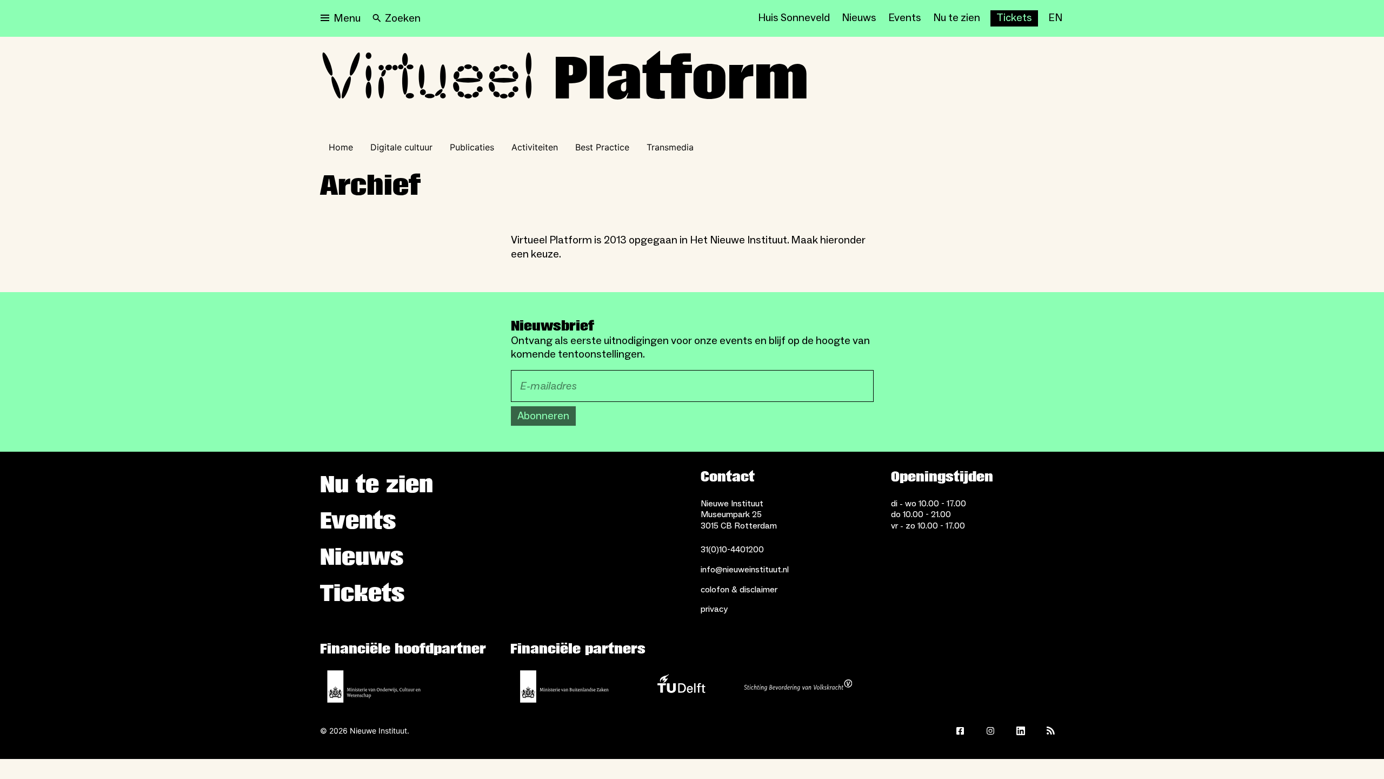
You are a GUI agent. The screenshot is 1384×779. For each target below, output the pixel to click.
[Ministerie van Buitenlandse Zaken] (564, 686)
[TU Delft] (681, 686)
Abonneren (543, 416)
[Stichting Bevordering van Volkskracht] (798, 686)
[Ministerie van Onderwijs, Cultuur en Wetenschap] (374, 686)
